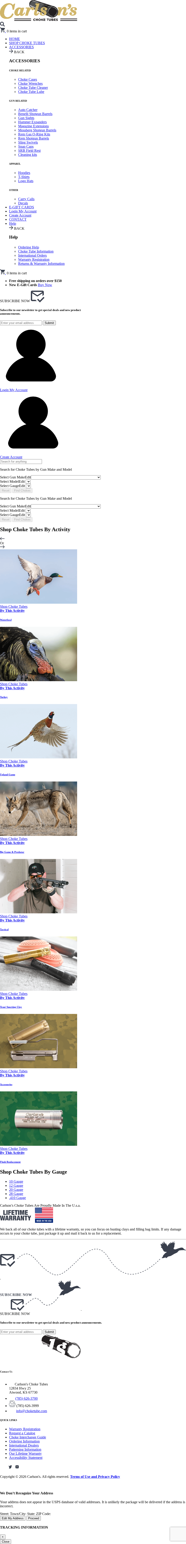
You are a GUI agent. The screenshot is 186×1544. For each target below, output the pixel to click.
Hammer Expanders (32, 122)
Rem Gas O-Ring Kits (34, 134)
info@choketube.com (31, 1411)
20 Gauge (16, 1190)
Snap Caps (26, 146)
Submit (49, 323)
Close (5, 1541)
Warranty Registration (33, 259)
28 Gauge (16, 1194)
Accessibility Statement (25, 1458)
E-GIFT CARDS (21, 207)
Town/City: (18, 1514)
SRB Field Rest (29, 150)
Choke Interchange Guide (27, 1437)
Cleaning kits (27, 155)
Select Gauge (12, 486)
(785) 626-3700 (26, 1398)
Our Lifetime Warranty (25, 1453)
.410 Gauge (17, 1198)
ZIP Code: (43, 1514)
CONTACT (18, 219)
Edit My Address (13, 1518)
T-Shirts (23, 177)
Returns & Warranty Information (41, 263)
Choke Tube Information (36, 251)
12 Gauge (16, 1185)
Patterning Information (25, 1449)
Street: (5, 1514)
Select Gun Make (15, 477)
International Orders (32, 255)
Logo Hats (25, 181)
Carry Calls (26, 199)
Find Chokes (22, 490)
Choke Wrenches (30, 83)
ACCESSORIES (21, 47)
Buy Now (45, 285)
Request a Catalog (22, 1433)
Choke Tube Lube (31, 92)
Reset (6, 490)
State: (31, 1514)
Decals (23, 203)
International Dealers (24, 1445)
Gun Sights (26, 118)
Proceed (33, 1518)
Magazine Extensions (33, 126)
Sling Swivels (28, 142)
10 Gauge (16, 1181)
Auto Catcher (27, 110)
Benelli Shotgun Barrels (35, 114)
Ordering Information (24, 1441)
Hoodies (24, 173)
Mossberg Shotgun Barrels (37, 130)
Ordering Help (28, 247)
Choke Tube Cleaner (33, 87)
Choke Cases (27, 79)
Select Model (12, 481)
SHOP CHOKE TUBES (27, 43)
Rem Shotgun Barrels (33, 138)
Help (12, 223)
